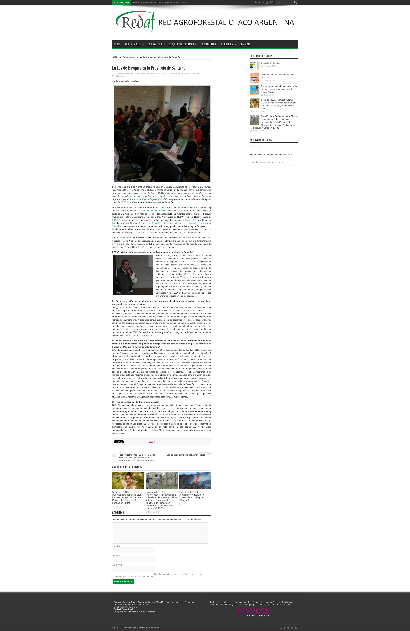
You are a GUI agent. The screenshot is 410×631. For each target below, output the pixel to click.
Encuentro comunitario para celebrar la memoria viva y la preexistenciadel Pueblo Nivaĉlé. (279, 89)
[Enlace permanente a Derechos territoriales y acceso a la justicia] (254, 82)
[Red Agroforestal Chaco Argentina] (205, 32)
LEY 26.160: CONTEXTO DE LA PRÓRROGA (152, 2)
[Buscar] (295, 2)
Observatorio (155, 44)
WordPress (154, 628)
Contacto (245, 44)
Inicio (117, 44)
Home (118, 57)
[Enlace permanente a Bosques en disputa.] (254, 70)
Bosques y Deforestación (182, 44)
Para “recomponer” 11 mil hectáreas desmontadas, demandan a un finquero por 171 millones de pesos (137, 456)
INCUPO (191, 207)
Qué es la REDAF (133, 44)
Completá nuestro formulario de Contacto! (135, 612)
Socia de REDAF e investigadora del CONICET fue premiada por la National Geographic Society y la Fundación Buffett (126, 497)
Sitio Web (117, 565)
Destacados (128, 57)
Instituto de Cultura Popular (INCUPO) (149, 199)
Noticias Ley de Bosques (170, 74)
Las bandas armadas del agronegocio (186, 454)
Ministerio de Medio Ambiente (152, 210)
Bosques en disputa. (270, 63)
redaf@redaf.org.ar (128, 607)
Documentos (209, 44)
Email (115, 555)
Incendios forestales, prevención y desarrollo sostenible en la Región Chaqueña (191, 496)
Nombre (116, 546)
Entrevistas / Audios (153, 74)
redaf (128, 74)
